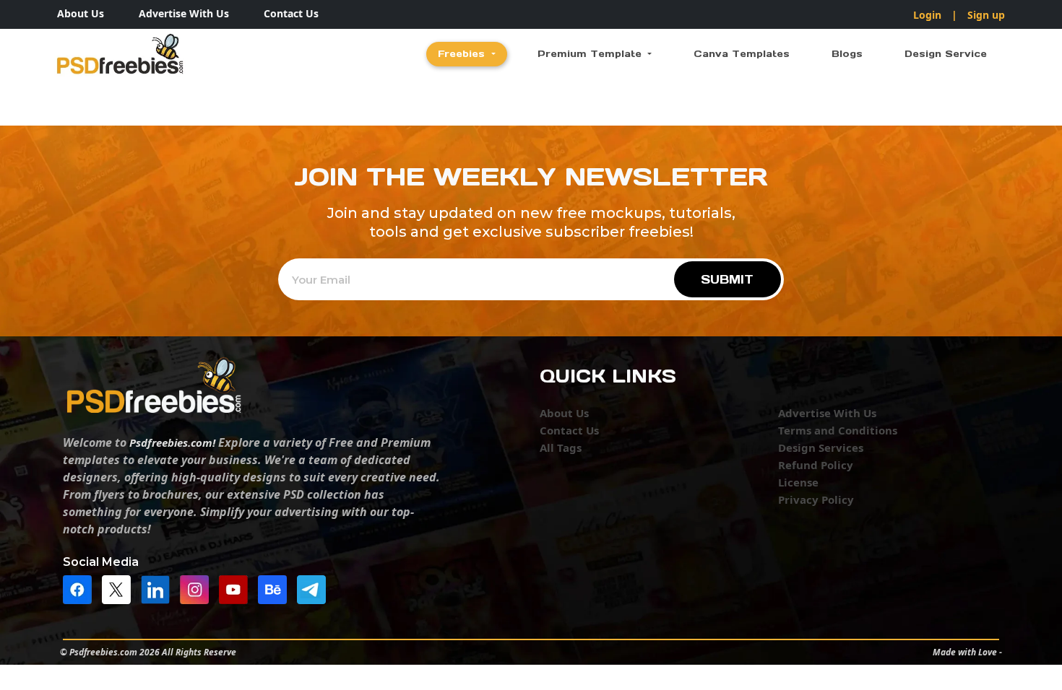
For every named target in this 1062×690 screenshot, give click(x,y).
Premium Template (591, 54)
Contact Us (291, 13)
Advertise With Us (184, 13)
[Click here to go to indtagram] (198, 588)
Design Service (946, 54)
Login (927, 15)
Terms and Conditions (837, 430)
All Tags (561, 447)
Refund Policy (815, 465)
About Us (80, 13)
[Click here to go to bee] (276, 588)
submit (727, 279)
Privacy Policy (816, 499)
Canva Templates (742, 54)
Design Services (820, 447)
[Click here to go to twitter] (120, 588)
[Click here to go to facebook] (81, 588)
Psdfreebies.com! (172, 442)
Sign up (986, 15)
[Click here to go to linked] (159, 588)
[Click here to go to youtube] (237, 588)
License (798, 482)
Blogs (847, 54)
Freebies (463, 54)
